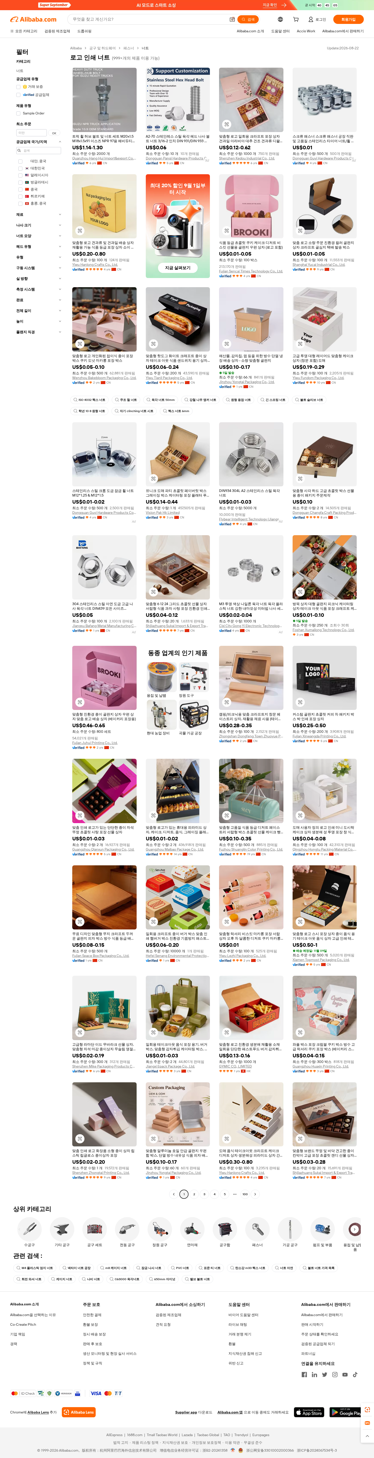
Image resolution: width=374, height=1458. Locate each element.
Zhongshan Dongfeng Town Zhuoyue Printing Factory (251, 736)
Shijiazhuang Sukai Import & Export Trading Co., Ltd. (178, 626)
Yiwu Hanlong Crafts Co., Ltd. (95, 265)
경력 (13, 1344)
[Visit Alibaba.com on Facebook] (304, 1375)
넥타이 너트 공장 (79, 1268)
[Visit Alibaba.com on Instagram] (335, 1375)
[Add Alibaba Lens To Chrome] (79, 1412)
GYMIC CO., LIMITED (235, 1066)
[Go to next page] (255, 1194)
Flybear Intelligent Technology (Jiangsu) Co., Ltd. (251, 519)
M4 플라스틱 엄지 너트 (37, 1268)
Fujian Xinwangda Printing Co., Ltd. (319, 736)
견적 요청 (163, 1324)
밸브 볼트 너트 (200, 1279)
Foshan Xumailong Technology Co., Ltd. (323, 630)
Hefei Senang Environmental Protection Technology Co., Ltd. (178, 956)
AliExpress (114, 1435)
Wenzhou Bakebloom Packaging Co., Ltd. (104, 378)
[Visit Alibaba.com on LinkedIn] (314, 1375)
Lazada (187, 1435)
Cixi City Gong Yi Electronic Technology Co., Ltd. (251, 626)
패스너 (128, 48)
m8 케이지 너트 (116, 1268)
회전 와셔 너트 (31, 1279)
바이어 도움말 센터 (243, 1315)
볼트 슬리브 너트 (311, 400)
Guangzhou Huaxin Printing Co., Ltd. (321, 1066)
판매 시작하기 (312, 1324)
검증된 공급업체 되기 (318, 1344)
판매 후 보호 (92, 1344)
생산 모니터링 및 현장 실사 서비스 (110, 1353)
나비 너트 (93, 1279)
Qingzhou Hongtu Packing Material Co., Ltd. (325, 849)
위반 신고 (235, 1363)
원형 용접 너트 (241, 400)
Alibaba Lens (38, 1412)
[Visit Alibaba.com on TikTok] (355, 1375)
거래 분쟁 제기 (239, 1334)
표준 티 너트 (212, 1268)
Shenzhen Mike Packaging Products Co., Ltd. (104, 1066)
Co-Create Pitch (23, 1324)
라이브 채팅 (237, 1324)
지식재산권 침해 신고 (245, 1353)
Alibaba (76, 48)
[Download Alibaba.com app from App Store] (309, 1412)
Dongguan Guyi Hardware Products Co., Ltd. (325, 158)
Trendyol (241, 1435)
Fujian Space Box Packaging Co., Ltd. (100, 956)
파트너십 (308, 1353)
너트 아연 (286, 1268)
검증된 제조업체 (168, 1315)
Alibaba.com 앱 (230, 1412)
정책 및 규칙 (92, 1363)
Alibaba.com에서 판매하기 (322, 1315)
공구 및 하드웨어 (102, 48)
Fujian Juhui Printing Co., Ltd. (95, 743)
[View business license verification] (233, 1450)
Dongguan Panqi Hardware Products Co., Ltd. (178, 158)
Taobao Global (208, 1435)
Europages (260, 1435)
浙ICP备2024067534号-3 (317, 1450)
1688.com (134, 1435)
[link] (367, 1409)
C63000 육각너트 (127, 1279)
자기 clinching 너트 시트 (136, 411)
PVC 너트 (182, 1268)
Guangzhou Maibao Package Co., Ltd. (175, 849)
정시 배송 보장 (94, 1334)
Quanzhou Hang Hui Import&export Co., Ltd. (104, 158)
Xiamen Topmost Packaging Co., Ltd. (321, 960)
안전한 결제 (92, 1315)
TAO (226, 1435)
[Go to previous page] (173, 1194)
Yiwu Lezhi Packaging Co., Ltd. (242, 956)
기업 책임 (17, 1334)
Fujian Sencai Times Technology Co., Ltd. (251, 271)
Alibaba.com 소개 (24, 1304)
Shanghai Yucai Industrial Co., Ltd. (319, 265)
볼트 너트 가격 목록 (321, 1268)
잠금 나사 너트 (151, 1268)
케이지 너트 (64, 1279)
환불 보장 (90, 1324)
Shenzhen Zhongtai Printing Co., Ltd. (101, 1173)
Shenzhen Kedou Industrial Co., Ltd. (247, 158)
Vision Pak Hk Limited (163, 513)
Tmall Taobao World (162, 1435)
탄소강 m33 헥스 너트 (250, 1268)
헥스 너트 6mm (178, 411)
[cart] (297, 20)
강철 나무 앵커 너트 (203, 400)
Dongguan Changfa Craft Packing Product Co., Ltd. (325, 513)
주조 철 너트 (128, 400)
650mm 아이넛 (164, 1279)
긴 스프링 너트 (275, 400)
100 (245, 1194)
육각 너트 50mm (163, 400)
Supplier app (186, 1412)
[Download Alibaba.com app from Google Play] (346, 1412)
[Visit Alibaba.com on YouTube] (345, 1375)
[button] (232, 19)
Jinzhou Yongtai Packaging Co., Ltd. (247, 382)
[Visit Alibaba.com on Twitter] (325, 1375)
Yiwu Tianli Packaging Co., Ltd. (169, 378)
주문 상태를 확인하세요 (319, 1334)
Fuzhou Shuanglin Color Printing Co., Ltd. (251, 849)
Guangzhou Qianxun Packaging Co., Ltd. (103, 849)
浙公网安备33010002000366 (270, 1450)
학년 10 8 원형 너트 (92, 411)
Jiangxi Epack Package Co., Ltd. (170, 1066)
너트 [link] (145, 48)
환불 (232, 1344)
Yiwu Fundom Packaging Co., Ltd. (318, 378)
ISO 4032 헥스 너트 (92, 400)
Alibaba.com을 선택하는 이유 (33, 1315)
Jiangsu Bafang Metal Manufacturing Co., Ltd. (104, 626)
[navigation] (38, 622)
